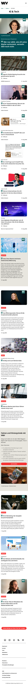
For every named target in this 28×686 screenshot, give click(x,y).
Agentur (3, 553)
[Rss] (18, 640)
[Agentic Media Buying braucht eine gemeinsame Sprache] (14, 63)
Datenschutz (4, 662)
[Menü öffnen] (26, 3)
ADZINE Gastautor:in (5, 81)
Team (3, 650)
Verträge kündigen (6, 675)
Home (2, 8)
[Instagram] (9, 640)
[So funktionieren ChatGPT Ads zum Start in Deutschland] (14, 121)
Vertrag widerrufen (6, 677)
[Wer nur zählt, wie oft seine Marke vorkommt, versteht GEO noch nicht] (14, 26)
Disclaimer (4, 660)
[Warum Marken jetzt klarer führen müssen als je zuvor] (14, 391)
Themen (7, 8)
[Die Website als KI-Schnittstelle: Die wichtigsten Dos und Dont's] (14, 543)
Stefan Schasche (4, 110)
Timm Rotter (4, 168)
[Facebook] (14, 640)
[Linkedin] (5, 640)
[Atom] (23, 640)
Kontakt (4, 648)
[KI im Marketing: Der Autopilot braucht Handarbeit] (14, 502)
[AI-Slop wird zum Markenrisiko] (14, 345)
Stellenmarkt (5, 654)
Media (3, 355)
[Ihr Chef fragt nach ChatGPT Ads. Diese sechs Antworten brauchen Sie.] (14, 151)
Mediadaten (4, 652)
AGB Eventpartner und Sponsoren (9, 673)
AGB (3, 671)
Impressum (4, 646)
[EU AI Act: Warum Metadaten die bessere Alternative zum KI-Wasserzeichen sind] (14, 586)
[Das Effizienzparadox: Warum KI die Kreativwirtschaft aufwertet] (14, 297)
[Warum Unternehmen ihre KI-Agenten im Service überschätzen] (14, 180)
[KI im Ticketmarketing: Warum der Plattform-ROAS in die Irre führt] (14, 92)
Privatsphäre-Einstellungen (8, 664)
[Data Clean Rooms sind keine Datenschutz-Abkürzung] (14, 245)
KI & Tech (4, 255)
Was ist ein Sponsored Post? (7, 228)
